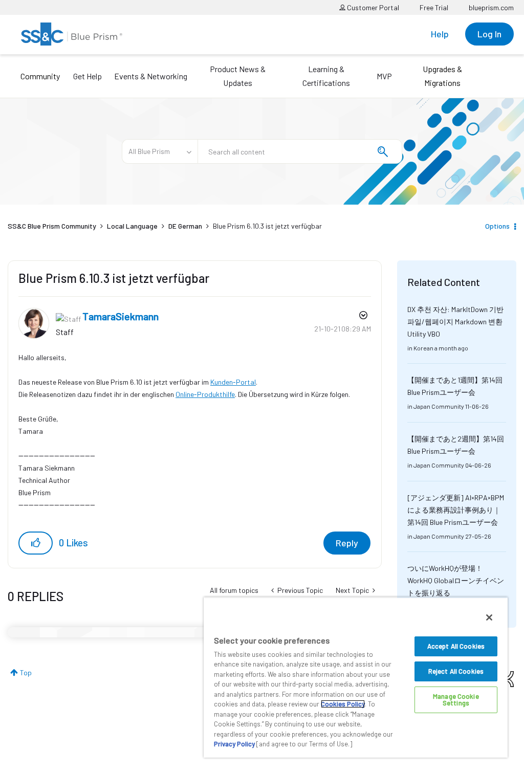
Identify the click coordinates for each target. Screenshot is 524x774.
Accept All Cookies (456, 646)
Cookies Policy (343, 704)
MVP (384, 76)
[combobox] (300, 151)
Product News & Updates (238, 75)
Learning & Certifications (326, 75)
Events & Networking (150, 76)
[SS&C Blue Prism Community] (71, 34)
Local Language (132, 226)
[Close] (489, 617)
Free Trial (434, 7)
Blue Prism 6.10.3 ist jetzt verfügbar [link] (267, 226)
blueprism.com (491, 7)
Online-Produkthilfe (205, 394)
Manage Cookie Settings (456, 699)
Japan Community (438, 406)
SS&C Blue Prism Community (52, 226)
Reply (347, 542)
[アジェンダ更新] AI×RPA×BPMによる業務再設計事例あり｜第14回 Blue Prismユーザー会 (455, 509)
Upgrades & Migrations (442, 75)
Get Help (87, 76)
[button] (35, 543)
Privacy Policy (234, 744)
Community (40, 76)
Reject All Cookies (456, 671)
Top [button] (26, 672)
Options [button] (497, 226)
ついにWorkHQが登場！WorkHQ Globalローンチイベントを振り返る (455, 580)
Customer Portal (372, 7)
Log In (489, 33)
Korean (423, 347)
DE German (185, 226)
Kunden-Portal (233, 382)
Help (440, 33)
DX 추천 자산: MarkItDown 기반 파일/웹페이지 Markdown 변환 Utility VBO (455, 321)
